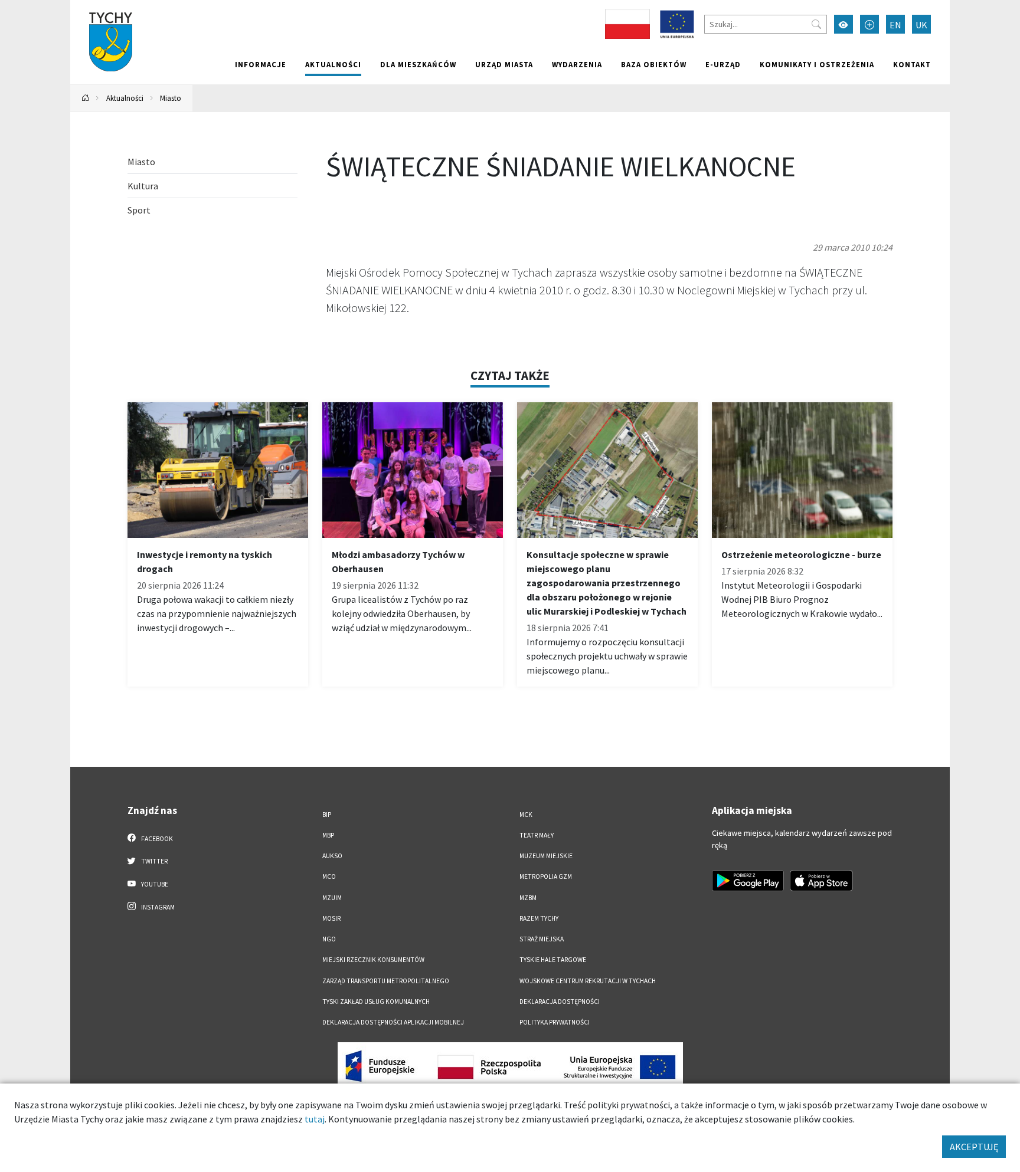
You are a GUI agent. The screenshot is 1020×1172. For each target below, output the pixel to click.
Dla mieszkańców (418, 64)
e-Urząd (723, 64)
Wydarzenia (577, 64)
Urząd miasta (504, 64)
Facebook (156, 839)
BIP (326, 814)
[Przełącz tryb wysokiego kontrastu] (843, 24)
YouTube (154, 884)
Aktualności (333, 64)
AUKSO (332, 856)
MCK (525, 814)
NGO (329, 939)
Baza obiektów (653, 64)
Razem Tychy (538, 918)
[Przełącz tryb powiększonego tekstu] (869, 24)
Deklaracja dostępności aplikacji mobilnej (393, 1022)
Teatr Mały (536, 835)
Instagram (157, 907)
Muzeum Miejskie (546, 856)
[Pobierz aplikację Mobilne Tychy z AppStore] (822, 880)
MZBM (528, 898)
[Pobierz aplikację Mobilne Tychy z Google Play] (748, 880)
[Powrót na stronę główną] (85, 98)
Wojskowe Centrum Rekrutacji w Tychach (587, 981)
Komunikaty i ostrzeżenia (817, 64)
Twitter (154, 861)
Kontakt (912, 64)
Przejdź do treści (100, 7)
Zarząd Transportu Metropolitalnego (385, 981)
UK (921, 25)
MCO (329, 876)
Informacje (260, 64)
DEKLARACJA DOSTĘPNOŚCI (559, 1001)
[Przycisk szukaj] (816, 24)
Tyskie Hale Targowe (552, 960)
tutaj (315, 1119)
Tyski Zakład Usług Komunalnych (376, 1001)
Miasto (170, 98)
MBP (328, 835)
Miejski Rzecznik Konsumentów (373, 960)
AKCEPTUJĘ (974, 1147)
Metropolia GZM (545, 876)
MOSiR (331, 918)
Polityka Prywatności (554, 1022)
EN (895, 25)
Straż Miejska (541, 939)
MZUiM (332, 898)
